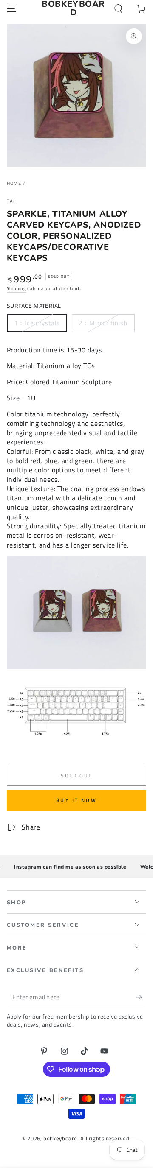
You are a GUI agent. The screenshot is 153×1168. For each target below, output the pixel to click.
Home (14, 183)
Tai (11, 201)
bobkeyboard (60, 1138)
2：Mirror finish (103, 323)
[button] (118, 8)
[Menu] (11, 8)
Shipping (16, 288)
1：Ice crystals (37, 323)
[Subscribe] (141, 997)
